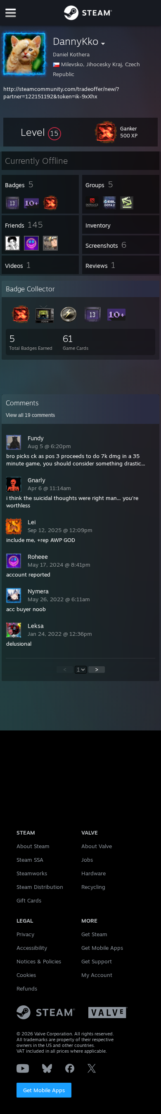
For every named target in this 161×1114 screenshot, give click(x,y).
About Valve (96, 846)
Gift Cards (29, 900)
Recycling (93, 887)
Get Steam (94, 934)
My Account (96, 975)
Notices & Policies (39, 961)
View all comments (30, 415)
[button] (41, 132)
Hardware (93, 873)
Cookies (26, 975)
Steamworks (32, 873)
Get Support (96, 961)
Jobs (87, 859)
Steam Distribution (40, 887)
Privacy (25, 934)
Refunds (27, 988)
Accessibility (32, 947)
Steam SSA (30, 859)
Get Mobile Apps (44, 1090)
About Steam (33, 846)
